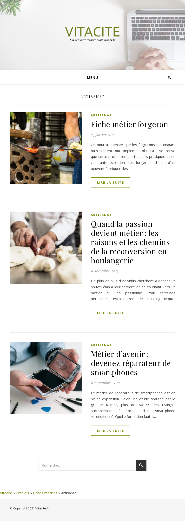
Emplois (22, 492)
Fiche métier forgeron (129, 124)
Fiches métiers (45, 492)
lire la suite (110, 182)
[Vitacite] (92, 35)
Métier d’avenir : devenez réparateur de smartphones (131, 362)
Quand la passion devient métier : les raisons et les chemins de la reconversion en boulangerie (130, 241)
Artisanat (101, 115)
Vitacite (6, 492)
